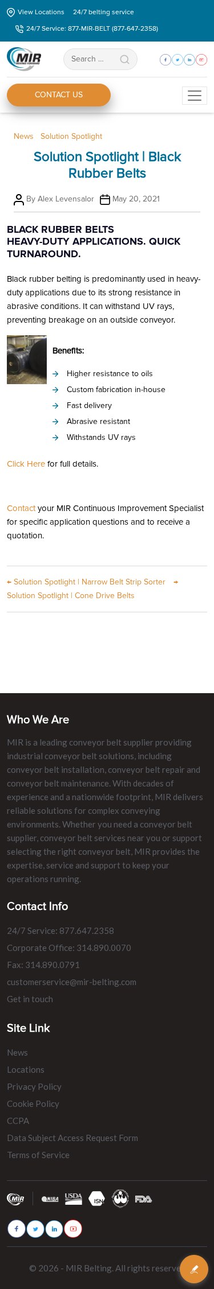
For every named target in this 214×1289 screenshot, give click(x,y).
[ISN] (97, 1198)
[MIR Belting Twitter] (35, 1229)
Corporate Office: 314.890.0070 (69, 947)
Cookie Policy (33, 1103)
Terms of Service (38, 1155)
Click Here (26, 464)
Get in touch (30, 999)
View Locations (41, 12)
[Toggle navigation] (194, 96)
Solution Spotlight (71, 136)
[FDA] (143, 1198)
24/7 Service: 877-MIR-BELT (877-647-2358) (92, 28)
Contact (21, 508)
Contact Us (59, 95)
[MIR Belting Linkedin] (54, 1229)
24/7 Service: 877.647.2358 (60, 930)
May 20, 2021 (136, 199)
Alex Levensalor (66, 199)
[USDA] (73, 1198)
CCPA (18, 1120)
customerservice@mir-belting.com (71, 982)
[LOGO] (120, 1198)
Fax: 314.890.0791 (43, 964)
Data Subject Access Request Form (72, 1137)
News (24, 136)
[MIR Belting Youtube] (73, 1229)
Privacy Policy (34, 1086)
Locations (26, 1069)
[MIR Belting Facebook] (16, 1229)
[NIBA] (50, 1198)
